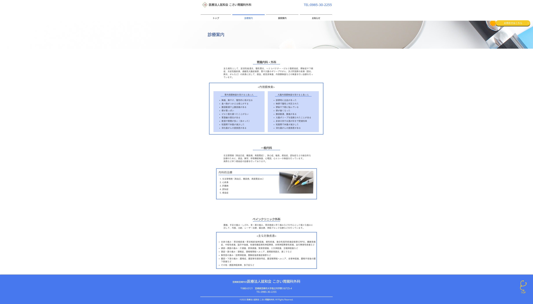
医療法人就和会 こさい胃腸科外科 (230, 4)
